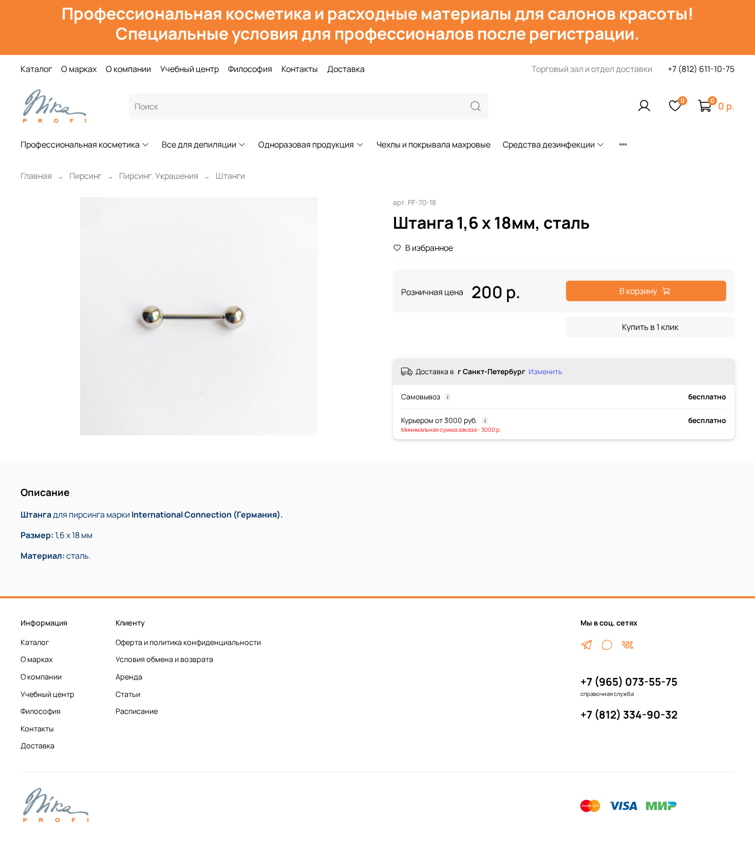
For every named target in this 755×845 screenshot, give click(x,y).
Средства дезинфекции (549, 144)
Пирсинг (85, 175)
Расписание (137, 711)
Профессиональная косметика (80, 144)
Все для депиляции (199, 144)
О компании (128, 69)
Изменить (545, 371)
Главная (36, 175)
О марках (79, 69)
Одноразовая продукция (306, 144)
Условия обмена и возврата (164, 659)
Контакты (299, 69)
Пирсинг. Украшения (158, 175)
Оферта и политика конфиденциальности (188, 642)
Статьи (128, 694)
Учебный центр (189, 69)
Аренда (129, 677)
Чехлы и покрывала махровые (433, 144)
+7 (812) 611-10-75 (701, 69)
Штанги (230, 175)
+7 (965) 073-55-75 (628, 681)
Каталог (36, 69)
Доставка (346, 69)
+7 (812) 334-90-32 (628, 714)
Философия (250, 69)
